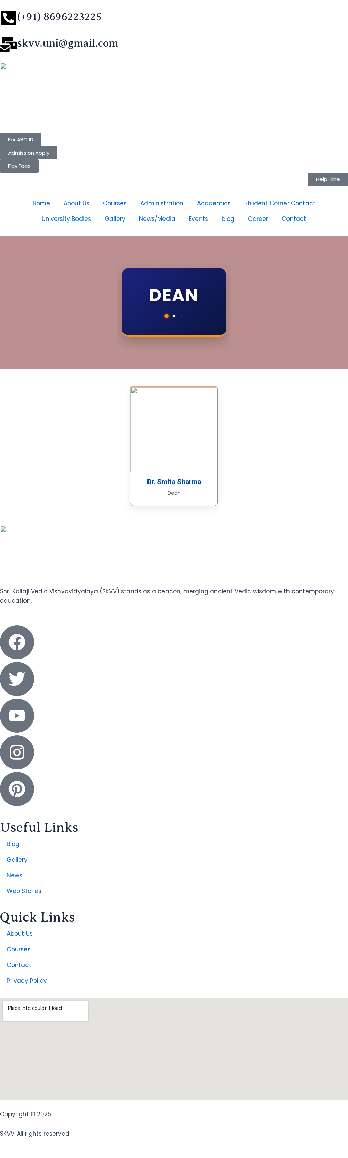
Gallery (115, 219)
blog (228, 219)
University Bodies (66, 219)
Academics (214, 203)
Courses (115, 203)
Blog (13, 844)
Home (41, 203)
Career (258, 219)
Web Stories (24, 891)
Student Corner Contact (279, 203)
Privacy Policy (27, 981)
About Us (76, 203)
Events (198, 219)
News (14, 875)
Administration (162, 203)
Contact (294, 219)
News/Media (157, 219)
